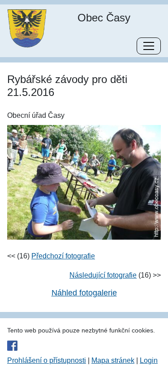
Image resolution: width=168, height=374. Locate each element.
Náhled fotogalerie (84, 292)
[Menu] (149, 45)
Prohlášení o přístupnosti (46, 360)
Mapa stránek (112, 360)
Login (149, 360)
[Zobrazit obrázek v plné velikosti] (84, 182)
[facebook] (84, 345)
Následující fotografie (103, 275)
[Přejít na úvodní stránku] (27, 28)
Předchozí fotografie (63, 256)
